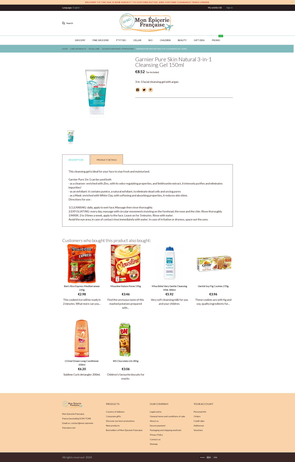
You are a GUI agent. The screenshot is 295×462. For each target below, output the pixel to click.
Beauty (182, 40)
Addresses (199, 425)
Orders (197, 416)
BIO (151, 40)
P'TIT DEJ (121, 40)
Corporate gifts (113, 416)
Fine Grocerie (101, 40)
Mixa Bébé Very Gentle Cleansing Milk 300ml (169, 288)
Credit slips (199, 421)
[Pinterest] (150, 89)
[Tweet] (144, 89)
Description (76, 160)
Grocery (80, 40)
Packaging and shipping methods (165, 430)
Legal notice (155, 411)
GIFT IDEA (200, 38)
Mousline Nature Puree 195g (125, 286)
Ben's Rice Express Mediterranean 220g (82, 288)
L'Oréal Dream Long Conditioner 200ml (82, 362)
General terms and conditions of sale (167, 416)
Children (165, 40)
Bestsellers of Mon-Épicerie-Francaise (124, 430)
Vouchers (198, 430)
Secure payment (157, 425)
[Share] (137, 89)
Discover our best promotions (120, 421)
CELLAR (137, 40)
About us (154, 421)
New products (113, 425)
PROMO (217, 38)
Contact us (155, 439)
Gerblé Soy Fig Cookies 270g (213, 286)
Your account (203, 403)
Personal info (200, 411)
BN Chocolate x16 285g (125, 360)
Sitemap (154, 444)
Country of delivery (115, 411)
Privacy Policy (156, 434)
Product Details (107, 160)
